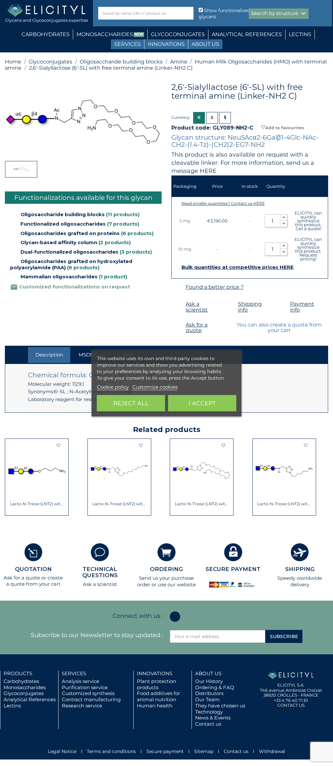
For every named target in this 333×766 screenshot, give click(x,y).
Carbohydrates (21, 681)
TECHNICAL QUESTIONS (100, 572)
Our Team (207, 699)
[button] (10, 477)
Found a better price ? (215, 287)
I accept (202, 403)
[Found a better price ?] (178, 287)
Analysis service (80, 681)
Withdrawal (272, 751)
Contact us (208, 724)
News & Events (213, 718)
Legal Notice (62, 751)
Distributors (209, 693)
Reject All (131, 403)
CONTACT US (291, 705)
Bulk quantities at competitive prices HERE (237, 267)
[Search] (187, 13)
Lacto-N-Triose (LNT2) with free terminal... (37, 504)
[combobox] (134, 13)
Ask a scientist (197, 307)
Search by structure (279, 14)
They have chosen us (220, 706)
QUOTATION (33, 569)
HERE (208, 170)
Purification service (85, 687)
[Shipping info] (230, 304)
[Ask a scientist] (178, 304)
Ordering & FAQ (214, 687)
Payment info (302, 307)
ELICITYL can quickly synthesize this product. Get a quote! (308, 220)
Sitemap (203, 751)
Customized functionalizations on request (70, 287)
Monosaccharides (25, 687)
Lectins (12, 706)
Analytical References (30, 699)
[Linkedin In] (175, 616)
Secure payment (165, 751)
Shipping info (250, 307)
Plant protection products (156, 684)
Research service (82, 706)
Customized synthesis (88, 693)
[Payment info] (282, 304)
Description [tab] (49, 355)
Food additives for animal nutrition (158, 696)
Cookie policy (113, 386)
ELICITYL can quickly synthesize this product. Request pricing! (308, 249)
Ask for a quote (196, 328)
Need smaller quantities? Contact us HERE (223, 203)
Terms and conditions (111, 751)
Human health (154, 706)
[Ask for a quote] (178, 325)
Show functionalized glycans (224, 13)
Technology (209, 712)
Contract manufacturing (91, 699)
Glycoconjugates (24, 693)
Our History (209, 681)
